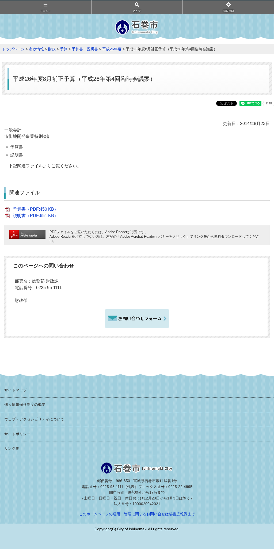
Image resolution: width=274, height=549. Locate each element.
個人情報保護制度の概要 (24, 404)
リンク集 (11, 448)
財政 (52, 49)
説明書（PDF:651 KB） (35, 215)
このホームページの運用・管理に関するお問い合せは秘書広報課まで (137, 514)
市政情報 (36, 49)
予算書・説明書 (85, 49)
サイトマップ (15, 390)
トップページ (13, 49)
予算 (63, 49)
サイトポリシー (17, 434)
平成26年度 (111, 49)
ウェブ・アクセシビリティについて (34, 419)
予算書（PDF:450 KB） (35, 209)
